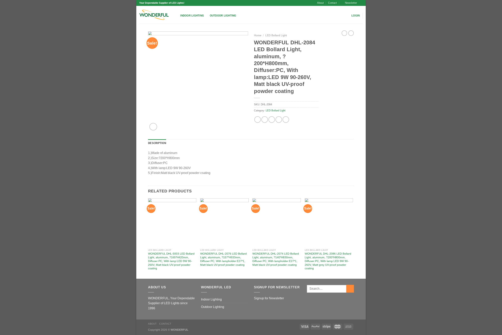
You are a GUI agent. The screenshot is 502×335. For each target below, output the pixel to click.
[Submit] (350, 288)
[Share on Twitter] (264, 119)
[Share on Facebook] (257, 119)
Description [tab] (157, 143)
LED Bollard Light (276, 35)
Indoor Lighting (192, 15)
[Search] (176, 15)
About (320, 2)
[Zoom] (153, 127)
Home (257, 35)
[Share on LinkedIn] (286, 119)
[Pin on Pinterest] (279, 119)
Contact (332, 2)
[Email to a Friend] (271, 119)
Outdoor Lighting (223, 15)
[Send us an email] (361, 3)
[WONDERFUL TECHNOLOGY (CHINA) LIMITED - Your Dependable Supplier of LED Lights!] (154, 15)
